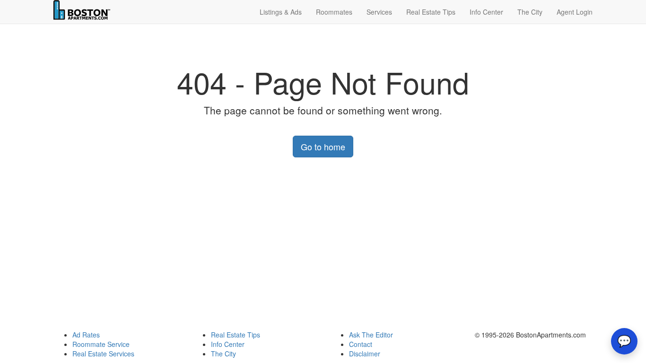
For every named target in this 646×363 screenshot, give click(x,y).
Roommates (334, 12)
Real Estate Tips (430, 12)
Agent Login (575, 12)
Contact (360, 344)
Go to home (323, 146)
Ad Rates (86, 334)
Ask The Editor (371, 334)
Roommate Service (101, 344)
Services (379, 12)
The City (529, 12)
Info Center (486, 12)
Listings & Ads (281, 12)
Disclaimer (364, 353)
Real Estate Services (103, 353)
